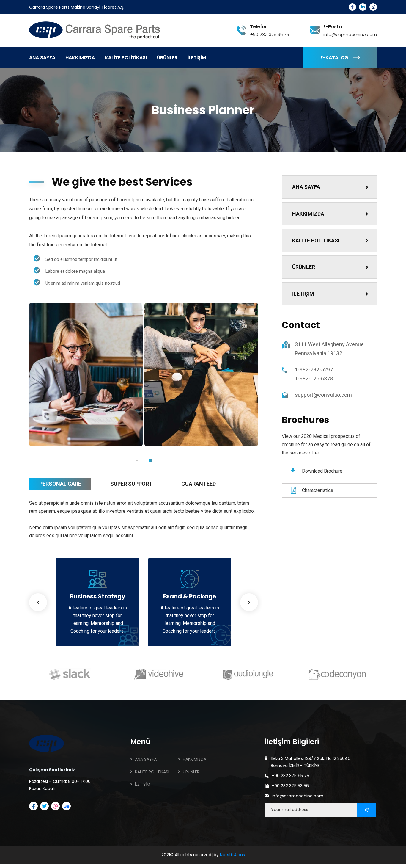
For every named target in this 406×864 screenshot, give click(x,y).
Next (249, 602)
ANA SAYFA (306, 187)
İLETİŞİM (303, 294)
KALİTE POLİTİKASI (315, 240)
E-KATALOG (334, 57)
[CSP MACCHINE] (99, 30)
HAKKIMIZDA (308, 214)
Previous (38, 602)
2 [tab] (150, 460)
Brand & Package (189, 596)
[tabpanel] (86, 374)
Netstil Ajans (232, 855)
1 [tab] (137, 460)
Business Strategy (97, 596)
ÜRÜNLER (303, 267)
